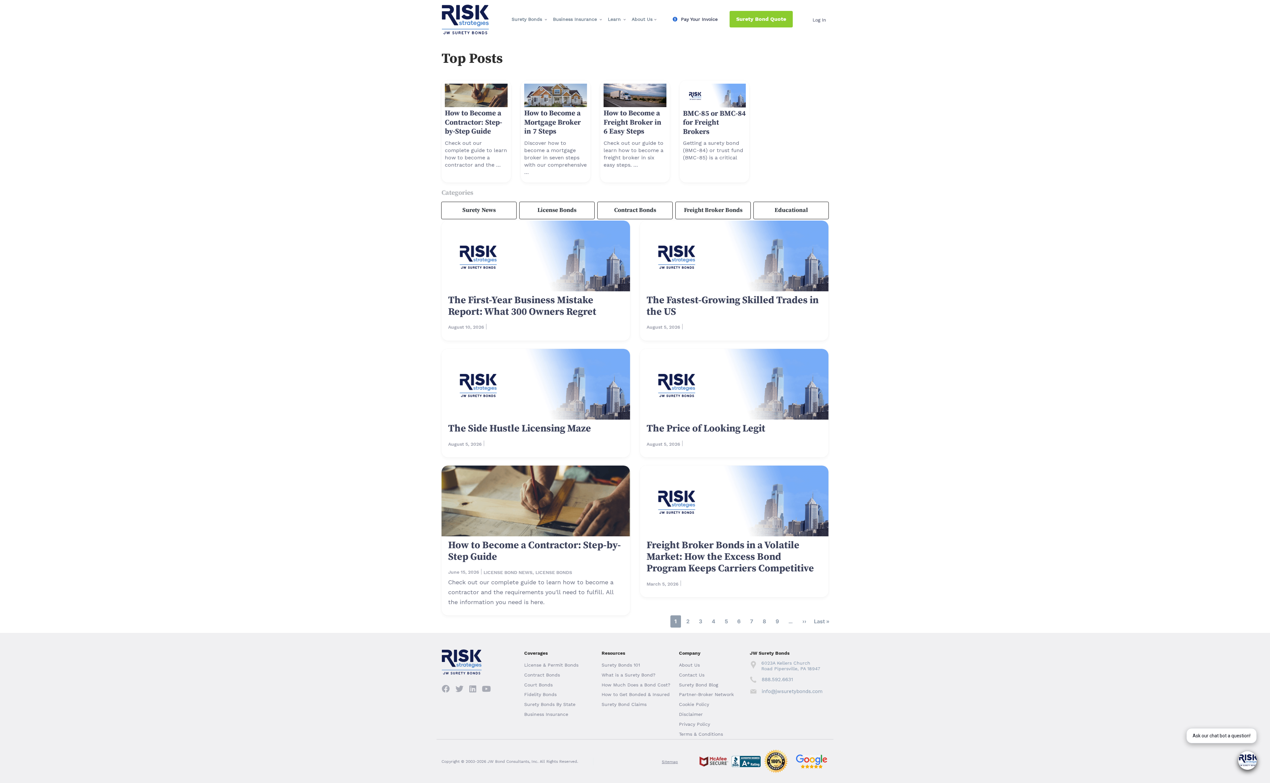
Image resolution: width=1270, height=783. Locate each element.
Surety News (479, 210)
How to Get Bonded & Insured (636, 694)
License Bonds (556, 210)
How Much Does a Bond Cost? (636, 684)
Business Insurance (575, 19)
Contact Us (691, 675)
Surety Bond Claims (624, 704)
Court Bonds (538, 684)
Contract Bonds (635, 210)
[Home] (465, 10)
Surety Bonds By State (549, 704)
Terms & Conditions (701, 734)
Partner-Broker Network (706, 694)
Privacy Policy (694, 724)
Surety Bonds (527, 19)
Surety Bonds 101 (621, 665)
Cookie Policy (694, 704)
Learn (614, 19)
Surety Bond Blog (698, 684)
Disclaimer (691, 714)
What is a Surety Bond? (629, 675)
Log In (819, 19)
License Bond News (508, 572)
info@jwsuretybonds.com (792, 691)
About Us (642, 19)
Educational (791, 210)
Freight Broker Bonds (713, 210)
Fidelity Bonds (540, 694)
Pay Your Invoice (699, 19)
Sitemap (670, 762)
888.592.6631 (777, 679)
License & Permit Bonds (551, 665)
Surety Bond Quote (761, 19)
